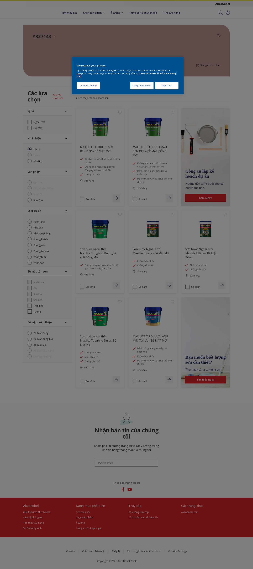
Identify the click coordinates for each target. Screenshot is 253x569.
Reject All (167, 85)
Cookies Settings (88, 85)
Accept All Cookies (141, 85)
